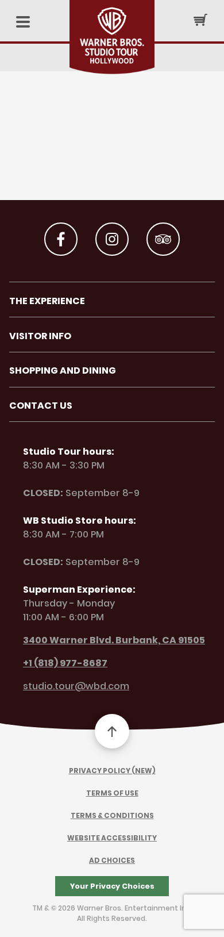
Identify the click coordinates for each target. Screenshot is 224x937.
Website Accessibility (112, 838)
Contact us (40, 405)
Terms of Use (112, 793)
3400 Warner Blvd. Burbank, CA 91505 (114, 640)
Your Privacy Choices (112, 886)
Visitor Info (40, 336)
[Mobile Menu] (23, 22)
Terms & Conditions (112, 815)
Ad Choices (112, 860)
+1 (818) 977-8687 (65, 663)
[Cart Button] (200, 19)
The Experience (47, 301)
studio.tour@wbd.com (76, 686)
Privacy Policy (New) (112, 770)
